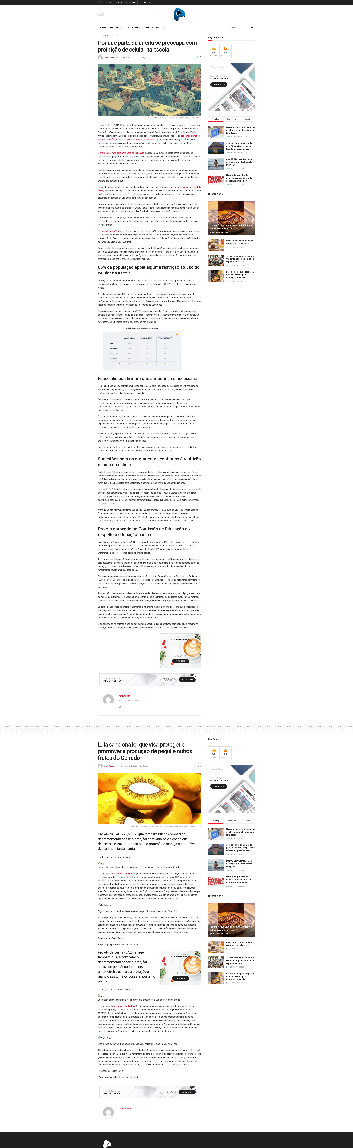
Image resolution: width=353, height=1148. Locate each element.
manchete (110, 57)
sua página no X (109, 231)
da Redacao (111, 766)
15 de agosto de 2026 (219, 232)
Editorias (107, 2)
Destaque (108, 737)
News (107, 35)
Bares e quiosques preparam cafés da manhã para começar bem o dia (240, 275)
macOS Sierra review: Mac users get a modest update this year (239, 162)
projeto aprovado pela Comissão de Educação (122, 153)
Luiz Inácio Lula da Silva (123, 873)
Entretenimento (130, 2)
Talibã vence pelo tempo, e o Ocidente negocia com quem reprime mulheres (240, 259)
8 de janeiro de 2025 (127, 57)
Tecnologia (118, 2)
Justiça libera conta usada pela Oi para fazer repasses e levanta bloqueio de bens (240, 146)
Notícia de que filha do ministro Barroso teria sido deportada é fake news (239, 178)
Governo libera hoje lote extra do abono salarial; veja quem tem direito (240, 130)
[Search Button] (252, 27)
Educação (115, 35)
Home (100, 2)
